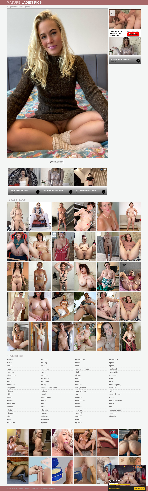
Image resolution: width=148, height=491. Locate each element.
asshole (11, 372)
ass (9, 369)
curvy (44, 385)
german (45, 413)
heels (78, 363)
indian (78, 372)
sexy (112, 381)
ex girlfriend (46, 397)
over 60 (79, 419)
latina (78, 378)
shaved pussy (115, 385)
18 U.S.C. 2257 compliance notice (43, 488)
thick (112, 404)
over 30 (79, 410)
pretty (112, 363)
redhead (113, 369)
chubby (45, 359)
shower (113, 388)
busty (10, 416)
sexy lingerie (81, 388)
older (78, 404)
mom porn (80, 397)
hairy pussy (80, 359)
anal (10, 363)
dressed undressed (49, 388)
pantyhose (114, 359)
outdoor (79, 407)
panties (79, 422)
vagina (112, 413)
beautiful (11, 385)
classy (44, 363)
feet (43, 407)
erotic (44, 394)
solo (112, 397)
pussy (112, 366)
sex (111, 378)
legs (78, 381)
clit (43, 366)
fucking (45, 410)
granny (45, 422)
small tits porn (115, 394)
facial (44, 400)
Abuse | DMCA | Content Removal (18, 488)
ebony (44, 391)
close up (45, 369)
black (10, 397)
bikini (10, 394)
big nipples (80, 400)
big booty (11, 388)
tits (111, 407)
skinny (112, 391)
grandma (45, 419)
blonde (11, 400)
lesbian (79, 385)
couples (45, 375)
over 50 (79, 416)
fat (43, 404)
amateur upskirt (116, 410)
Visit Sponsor (57, 162)
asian (10, 366)
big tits (10, 391)
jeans (78, 375)
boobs (10, 407)
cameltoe (11, 422)
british (10, 410)
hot (77, 366)
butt (9, 419)
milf (77, 394)
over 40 (79, 413)
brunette (11, 413)
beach (10, 381)
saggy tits (114, 372)
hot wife (113, 416)
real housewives (82, 369)
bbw (9, 378)
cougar (45, 372)
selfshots (113, 375)
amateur (11, 359)
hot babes (12, 375)
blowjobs (11, 404)
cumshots (46, 381)
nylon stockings (116, 400)
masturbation (81, 391)
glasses (45, 416)
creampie (45, 378)
